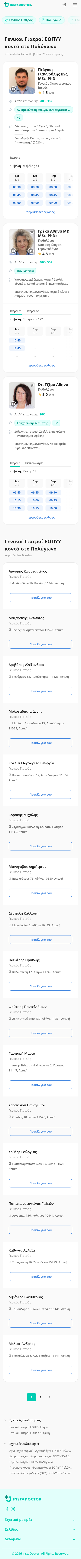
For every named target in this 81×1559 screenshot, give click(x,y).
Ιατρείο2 (33, 311)
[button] (71, 21)
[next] (49, 1397)
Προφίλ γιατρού (41, 597)
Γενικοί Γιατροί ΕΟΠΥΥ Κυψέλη (29, 1433)
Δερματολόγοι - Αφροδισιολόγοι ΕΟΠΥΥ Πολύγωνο (41, 1456)
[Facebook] (7, 1509)
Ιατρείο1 (16, 311)
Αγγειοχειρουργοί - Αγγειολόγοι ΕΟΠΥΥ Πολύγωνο (41, 1451)
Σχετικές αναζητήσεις (25, 1420)
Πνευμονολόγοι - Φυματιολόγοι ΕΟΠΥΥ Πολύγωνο (41, 1467)
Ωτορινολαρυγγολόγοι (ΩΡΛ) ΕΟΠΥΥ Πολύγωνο (40, 1473)
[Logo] (18, 5)
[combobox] (19, 20)
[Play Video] (31, 251)
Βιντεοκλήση (34, 463)
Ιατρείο (15, 157)
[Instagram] (12, 1509)
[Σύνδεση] (64, 5)
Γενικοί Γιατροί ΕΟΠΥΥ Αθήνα (28, 1427)
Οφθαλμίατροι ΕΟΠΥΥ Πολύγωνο (31, 1462)
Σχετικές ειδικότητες (24, 1444)
